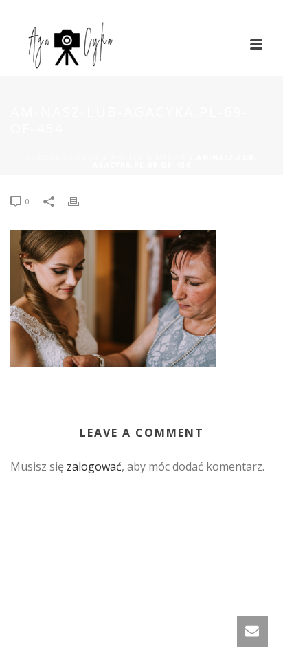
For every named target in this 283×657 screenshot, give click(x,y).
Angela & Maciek (148, 157)
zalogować (94, 466)
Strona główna (63, 157)
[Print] (80, 200)
